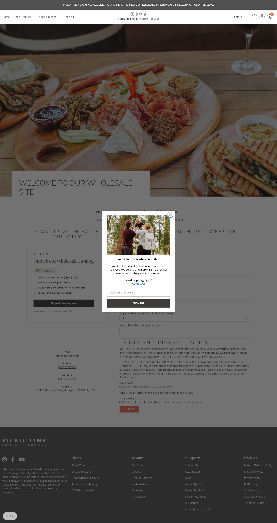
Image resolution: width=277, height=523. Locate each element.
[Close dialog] (170, 215)
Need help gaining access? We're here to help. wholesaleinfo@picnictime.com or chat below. (138, 5)
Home (6, 17)
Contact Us (138, 283)
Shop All (69, 17)
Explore (237, 17)
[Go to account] (263, 16)
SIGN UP (138, 303)
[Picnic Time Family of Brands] (138, 16)
